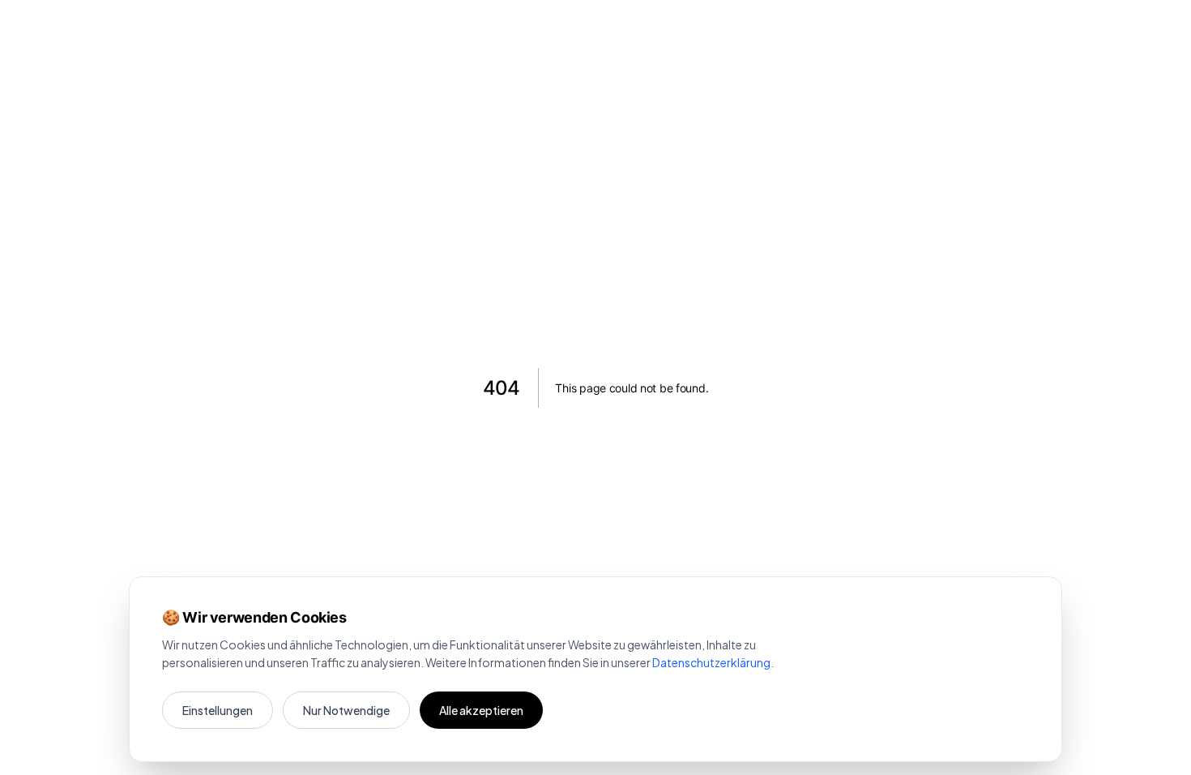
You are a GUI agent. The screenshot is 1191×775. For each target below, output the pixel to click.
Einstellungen (217, 710)
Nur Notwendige (346, 710)
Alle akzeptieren (481, 710)
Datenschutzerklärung (711, 662)
